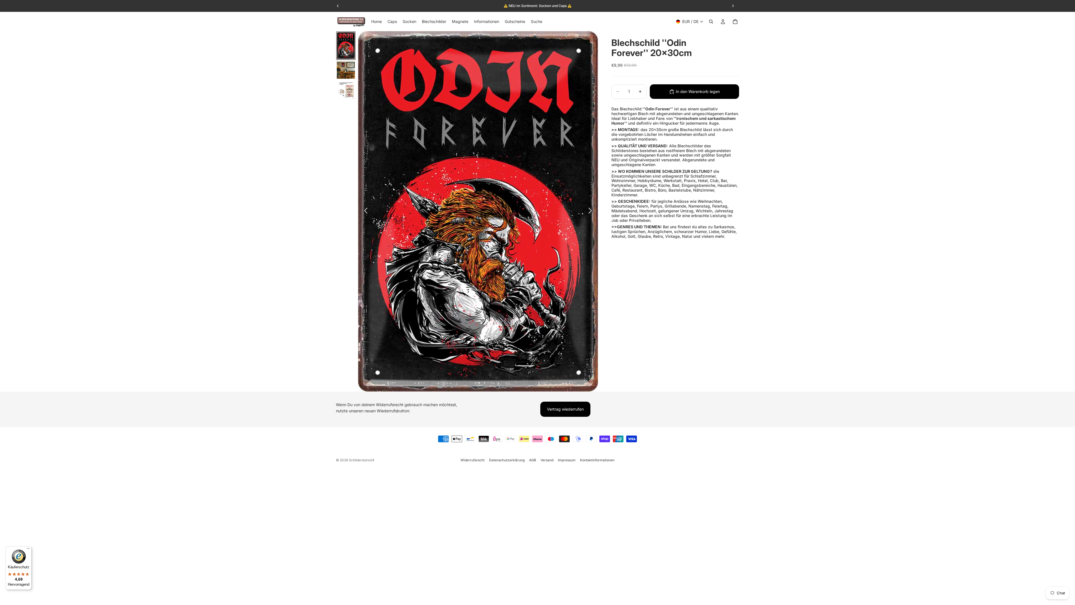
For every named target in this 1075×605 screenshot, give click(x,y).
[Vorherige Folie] (364, 211)
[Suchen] (711, 21)
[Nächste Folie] (591, 211)
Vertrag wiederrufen (565, 409)
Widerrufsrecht (473, 460)
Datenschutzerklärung (507, 460)
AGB (532, 460)
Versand (547, 460)
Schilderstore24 (361, 460)
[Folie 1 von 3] (346, 45)
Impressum (567, 460)
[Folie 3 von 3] (346, 90)
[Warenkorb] (735, 21)
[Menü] (28, 549)
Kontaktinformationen (597, 460)
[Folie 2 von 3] (346, 70)
